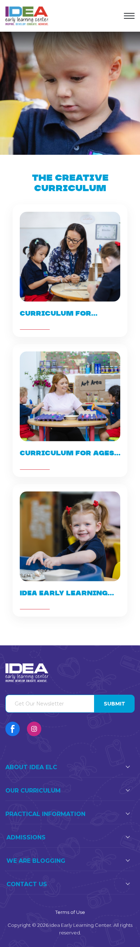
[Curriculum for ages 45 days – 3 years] (70, 410)
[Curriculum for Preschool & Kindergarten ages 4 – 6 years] (70, 270)
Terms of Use (70, 912)
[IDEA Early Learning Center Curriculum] (70, 550)
